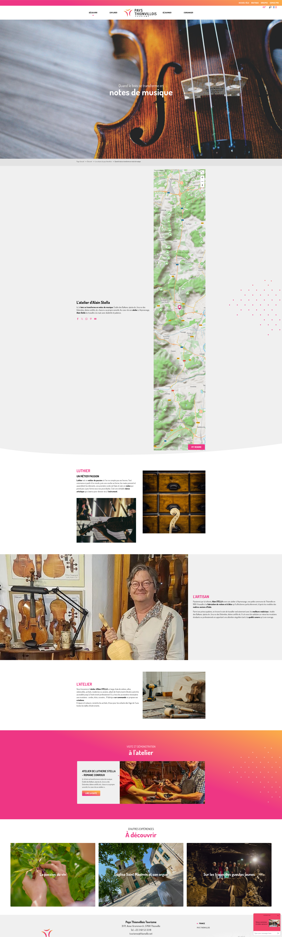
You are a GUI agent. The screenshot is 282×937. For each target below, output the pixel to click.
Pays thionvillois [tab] (203, 928)
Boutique (255, 3)
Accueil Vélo (244, 3)
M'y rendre (196, 447)
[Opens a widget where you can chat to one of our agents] (267, 924)
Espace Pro (274, 3)
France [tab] (202, 923)
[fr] (275, 7)
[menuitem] (93, 12)
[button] (270, 7)
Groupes (264, 3)
